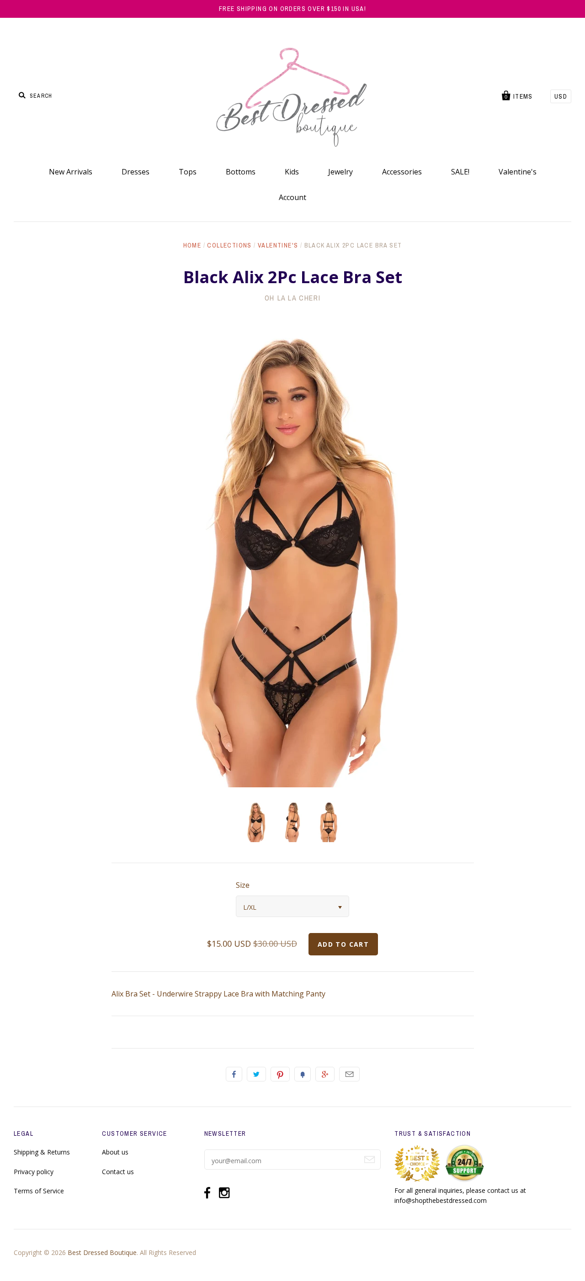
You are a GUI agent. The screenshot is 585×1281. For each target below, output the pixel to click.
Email (349, 1074)
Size (243, 885)
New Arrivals (70, 172)
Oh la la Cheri (292, 298)
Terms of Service (39, 1190)
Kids (292, 172)
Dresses (135, 172)
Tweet (256, 1074)
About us (115, 1152)
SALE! (460, 172)
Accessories (402, 172)
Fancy (302, 1074)
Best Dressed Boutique (102, 1252)
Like (234, 1074)
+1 (325, 1074)
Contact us (118, 1171)
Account (292, 197)
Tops (188, 172)
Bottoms (240, 172)
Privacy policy (33, 1171)
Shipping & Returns (42, 1152)
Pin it (280, 1074)
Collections (229, 245)
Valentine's (518, 172)
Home (192, 245)
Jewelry (340, 172)
